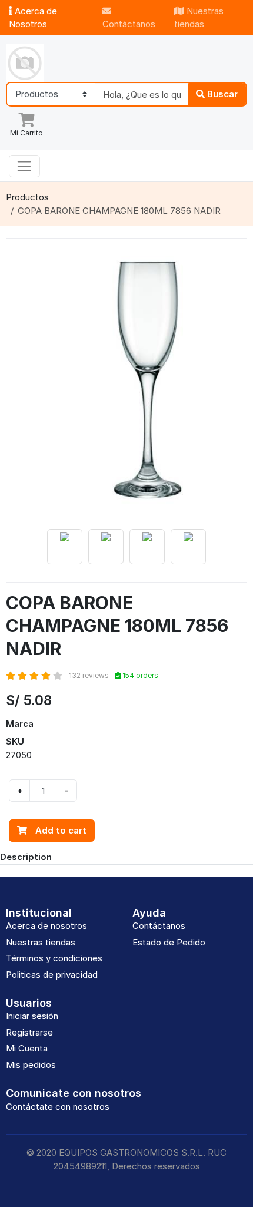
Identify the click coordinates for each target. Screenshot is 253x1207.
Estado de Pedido (168, 942)
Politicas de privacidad (52, 974)
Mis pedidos (31, 1064)
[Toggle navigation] (24, 166)
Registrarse (29, 1032)
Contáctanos (128, 23)
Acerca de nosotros (46, 925)
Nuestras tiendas (199, 17)
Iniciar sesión (32, 1015)
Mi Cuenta (27, 1048)
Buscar (221, 94)
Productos (27, 197)
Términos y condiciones (54, 958)
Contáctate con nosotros (57, 1106)
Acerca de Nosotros (33, 17)
